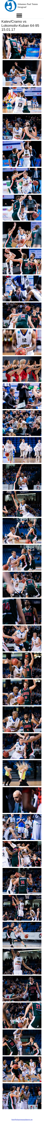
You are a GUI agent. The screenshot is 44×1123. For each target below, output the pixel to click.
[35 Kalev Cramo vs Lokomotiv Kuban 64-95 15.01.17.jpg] (22, 961)
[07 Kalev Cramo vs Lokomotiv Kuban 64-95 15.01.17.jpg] (22, 208)
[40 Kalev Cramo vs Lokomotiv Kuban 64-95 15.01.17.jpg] (22, 1096)
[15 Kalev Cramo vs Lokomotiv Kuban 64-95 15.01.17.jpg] (22, 423)
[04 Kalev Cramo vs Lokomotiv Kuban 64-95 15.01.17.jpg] (22, 127)
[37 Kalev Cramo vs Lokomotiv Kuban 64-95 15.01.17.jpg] (22, 1015)
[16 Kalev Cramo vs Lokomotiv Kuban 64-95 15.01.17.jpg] (22, 450)
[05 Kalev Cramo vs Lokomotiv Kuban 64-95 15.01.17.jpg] (22, 154)
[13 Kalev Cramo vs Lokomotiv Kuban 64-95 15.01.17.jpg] (22, 369)
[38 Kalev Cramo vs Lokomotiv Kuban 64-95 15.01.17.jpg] (22, 1042)
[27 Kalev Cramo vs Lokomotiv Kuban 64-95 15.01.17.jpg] (22, 746)
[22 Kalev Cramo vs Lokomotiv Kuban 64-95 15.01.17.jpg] (22, 611)
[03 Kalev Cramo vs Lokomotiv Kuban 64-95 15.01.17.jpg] (22, 100)
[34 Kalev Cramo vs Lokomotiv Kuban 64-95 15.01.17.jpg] (22, 935)
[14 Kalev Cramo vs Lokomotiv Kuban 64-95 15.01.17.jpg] (22, 396)
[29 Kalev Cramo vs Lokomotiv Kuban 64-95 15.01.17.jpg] (22, 800)
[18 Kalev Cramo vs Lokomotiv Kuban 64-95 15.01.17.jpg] (22, 504)
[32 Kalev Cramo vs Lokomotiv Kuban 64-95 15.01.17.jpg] (22, 881)
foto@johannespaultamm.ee (22, 1119)
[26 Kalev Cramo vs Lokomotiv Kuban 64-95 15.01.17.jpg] (22, 719)
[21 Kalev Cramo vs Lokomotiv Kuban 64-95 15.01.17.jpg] (22, 585)
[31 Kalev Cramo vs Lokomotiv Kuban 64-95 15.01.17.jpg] (22, 854)
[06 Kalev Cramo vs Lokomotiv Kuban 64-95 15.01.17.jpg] (22, 181)
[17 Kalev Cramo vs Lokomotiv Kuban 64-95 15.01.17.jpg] (22, 477)
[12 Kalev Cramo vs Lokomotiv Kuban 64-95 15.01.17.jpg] (22, 342)
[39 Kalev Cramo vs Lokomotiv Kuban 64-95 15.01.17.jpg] (22, 1069)
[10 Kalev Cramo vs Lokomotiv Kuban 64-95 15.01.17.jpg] (22, 288)
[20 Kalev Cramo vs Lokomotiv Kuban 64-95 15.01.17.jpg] (22, 558)
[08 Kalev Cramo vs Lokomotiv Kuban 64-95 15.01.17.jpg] (22, 234)
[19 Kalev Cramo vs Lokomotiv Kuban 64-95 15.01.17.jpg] (22, 531)
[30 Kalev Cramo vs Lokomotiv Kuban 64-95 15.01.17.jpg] (22, 827)
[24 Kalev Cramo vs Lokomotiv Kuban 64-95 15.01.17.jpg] (22, 665)
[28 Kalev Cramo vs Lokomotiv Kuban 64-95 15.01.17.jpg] (22, 773)
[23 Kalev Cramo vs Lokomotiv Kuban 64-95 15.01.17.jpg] (22, 638)
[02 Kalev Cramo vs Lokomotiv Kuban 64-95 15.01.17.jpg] (22, 73)
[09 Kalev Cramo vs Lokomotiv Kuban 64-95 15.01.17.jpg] (22, 261)
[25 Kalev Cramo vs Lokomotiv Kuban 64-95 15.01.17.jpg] (22, 692)
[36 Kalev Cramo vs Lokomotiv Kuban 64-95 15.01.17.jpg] (22, 988)
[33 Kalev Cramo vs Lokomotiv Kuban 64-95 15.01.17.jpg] (22, 908)
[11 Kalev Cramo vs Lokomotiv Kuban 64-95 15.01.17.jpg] (22, 315)
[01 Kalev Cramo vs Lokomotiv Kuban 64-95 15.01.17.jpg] (22, 46)
